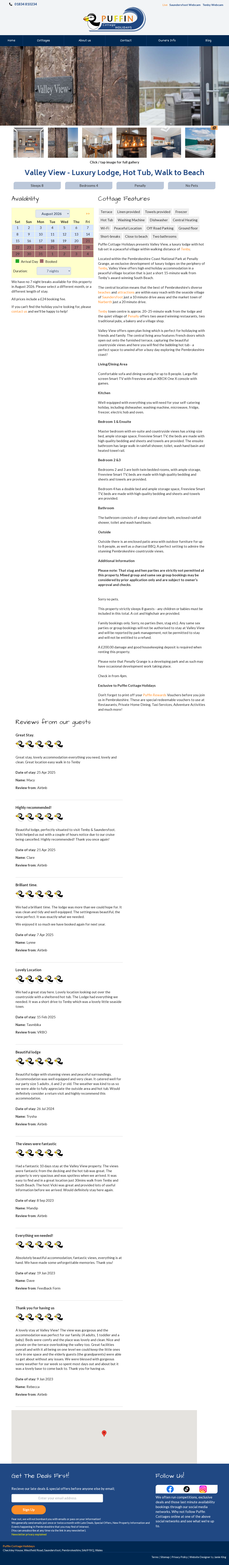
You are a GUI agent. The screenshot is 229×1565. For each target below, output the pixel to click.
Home (11, 40)
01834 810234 (25, 4)
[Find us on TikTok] (187, 1489)
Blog (208, 40)
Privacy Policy (179, 1557)
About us (85, 40)
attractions (126, 292)
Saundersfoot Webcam (185, 4)
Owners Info (167, 40)
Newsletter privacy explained (29, 1534)
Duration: (20, 271)
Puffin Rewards (155, 695)
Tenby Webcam (213, 4)
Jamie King (220, 1557)
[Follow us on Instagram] (203, 1489)
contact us (19, 311)
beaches (104, 292)
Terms (155, 1557)
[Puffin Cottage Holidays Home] (114, 19)
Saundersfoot (112, 297)
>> (88, 213)
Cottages (43, 40)
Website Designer (199, 1557)
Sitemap (165, 1557)
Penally (133, 316)
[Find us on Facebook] (170, 1489)
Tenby (185, 249)
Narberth (105, 302)
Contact (125, 40)
